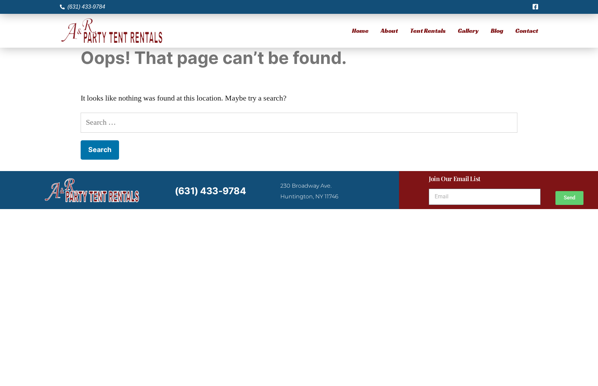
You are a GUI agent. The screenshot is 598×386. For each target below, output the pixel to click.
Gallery (468, 31)
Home (360, 31)
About (389, 31)
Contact (526, 31)
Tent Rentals (428, 31)
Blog (497, 31)
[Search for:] (299, 122)
